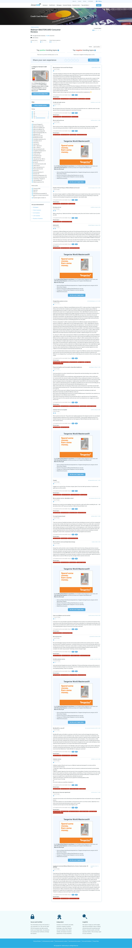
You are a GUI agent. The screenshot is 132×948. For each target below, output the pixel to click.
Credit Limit (36, 154)
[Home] (36, 4)
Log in (98, 5)
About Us (74, 1)
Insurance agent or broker (39, 197)
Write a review (93, 60)
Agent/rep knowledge (39, 131)
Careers (79, 1)
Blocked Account (38, 137)
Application (36, 134)
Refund (35, 170)
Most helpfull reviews (41, 105)
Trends (90, 46)
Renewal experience (38, 172)
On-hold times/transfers (39, 163)
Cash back (36, 144)
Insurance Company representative (41, 196)
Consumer (36, 188)
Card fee (35, 142)
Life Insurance (36, 215)
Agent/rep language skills (39, 132)
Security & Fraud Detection (40, 177)
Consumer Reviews (67, 5)
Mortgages (59, 5)
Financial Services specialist (40, 193)
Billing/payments (38, 135)
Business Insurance (38, 218)
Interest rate (37, 157)
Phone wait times (38, 168)
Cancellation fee (37, 140)
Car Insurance (36, 213)
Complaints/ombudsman (39, 150)
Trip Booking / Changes (39, 178)
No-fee (35, 162)
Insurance (45, 5)
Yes (73, 94)
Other (35, 191)
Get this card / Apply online (77, 182)
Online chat (36, 165)
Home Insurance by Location (61, 941)
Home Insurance (37, 210)
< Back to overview (35, 27)
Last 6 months (96, 46)
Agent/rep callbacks (38, 129)
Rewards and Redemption (40, 175)
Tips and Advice (85, 5)
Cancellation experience (39, 139)
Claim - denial (37, 147)
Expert (35, 190)
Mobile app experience (38, 160)
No (76, 94)
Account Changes (37, 124)
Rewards (36, 173)
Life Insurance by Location (48, 941)
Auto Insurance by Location (74, 941)
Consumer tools (76, 5)
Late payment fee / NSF (39, 159)
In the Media (90, 1)
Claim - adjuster (37, 145)
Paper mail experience (38, 167)
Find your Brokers (37, 941)
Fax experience (37, 155)
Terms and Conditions (86, 941)
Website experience (38, 182)
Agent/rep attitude (38, 126)
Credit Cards (52, 5)
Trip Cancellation (37, 180)
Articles (84, 1)
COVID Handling (37, 152)
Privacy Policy (96, 941)
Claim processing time (38, 149)
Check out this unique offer (40, 93)
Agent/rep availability (39, 127)
